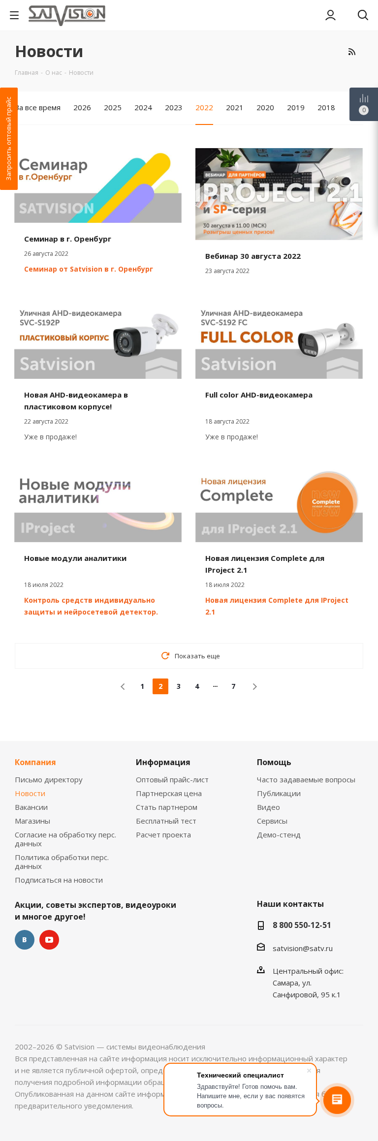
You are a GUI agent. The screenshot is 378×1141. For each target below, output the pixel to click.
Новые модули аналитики (75, 558)
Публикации (279, 793)
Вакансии (31, 807)
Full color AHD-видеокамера (259, 395)
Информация (163, 762)
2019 (296, 107)
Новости (30, 793)
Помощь (274, 762)
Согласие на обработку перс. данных (65, 839)
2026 (82, 107)
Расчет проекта (163, 834)
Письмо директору (49, 779)
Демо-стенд (279, 834)
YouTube (49, 940)
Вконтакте (24, 940)
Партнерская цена (169, 793)
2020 (265, 107)
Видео (268, 807)
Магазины (32, 821)
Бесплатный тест (166, 821)
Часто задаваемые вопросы (306, 779)
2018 (326, 107)
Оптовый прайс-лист (172, 779)
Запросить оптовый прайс (8, 139)
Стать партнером (166, 807)
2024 (143, 107)
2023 (174, 107)
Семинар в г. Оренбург (67, 239)
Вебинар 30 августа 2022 (253, 256)
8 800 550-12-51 (302, 925)
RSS (351, 51)
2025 (113, 107)
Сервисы (272, 821)
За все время (38, 107)
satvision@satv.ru (303, 948)
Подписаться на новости (59, 880)
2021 (235, 107)
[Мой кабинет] (330, 15)
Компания (35, 762)
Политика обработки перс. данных (62, 861)
